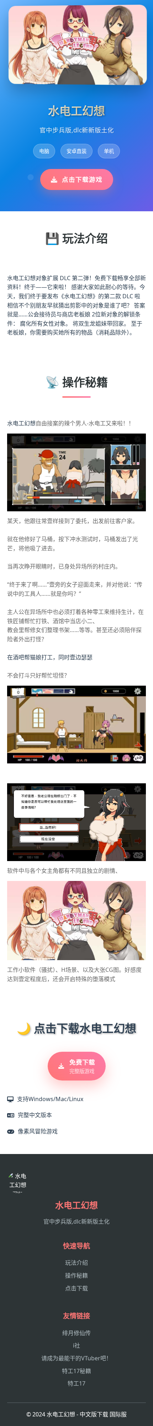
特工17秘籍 (76, 1371)
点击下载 (76, 1288)
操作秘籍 (76, 1275)
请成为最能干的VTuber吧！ (76, 1358)
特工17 (76, 1383)
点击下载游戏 (82, 179)
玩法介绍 (76, 1263)
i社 (76, 1345)
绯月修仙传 (76, 1333)
